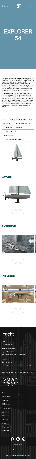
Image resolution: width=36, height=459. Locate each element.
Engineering (5, 400)
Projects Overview (7, 408)
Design (4, 393)
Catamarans (5, 416)
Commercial (5, 427)
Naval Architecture (7, 396)
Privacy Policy (18, 444)
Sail (3, 412)
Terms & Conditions (18, 450)
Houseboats (5, 431)
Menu (6, 6)
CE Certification (6, 404)
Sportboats (5, 419)
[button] (21, 211)
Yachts (4, 423)
